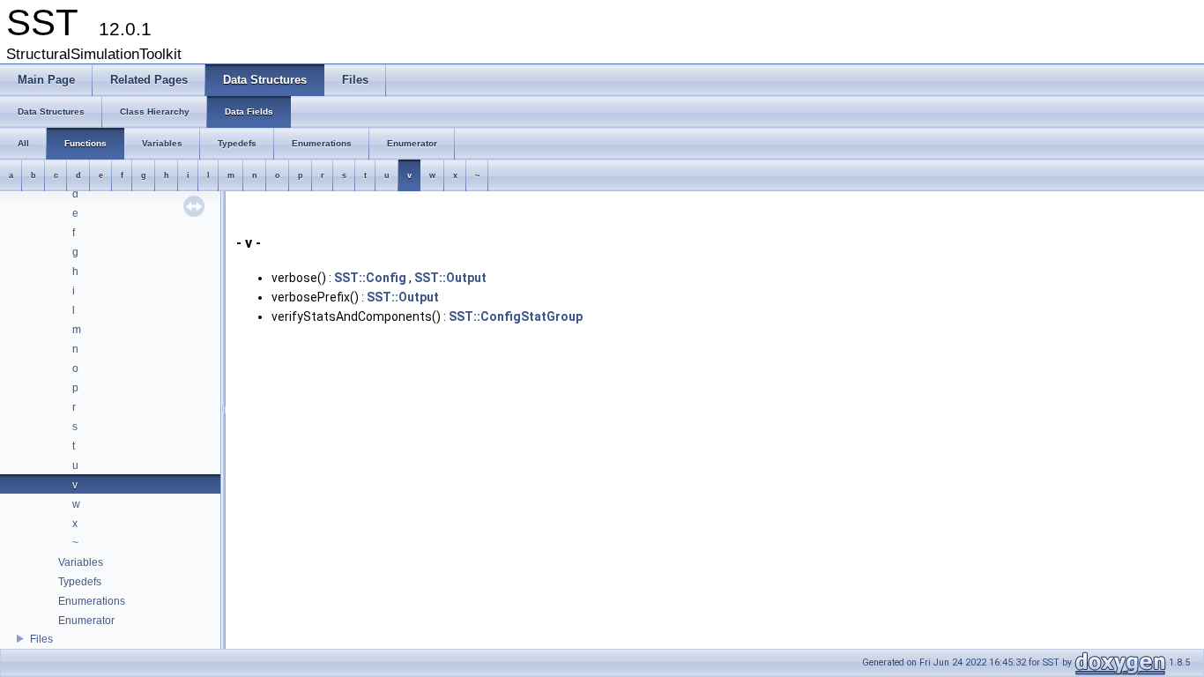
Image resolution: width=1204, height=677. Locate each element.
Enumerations (91, 601)
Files (41, 639)
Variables (80, 562)
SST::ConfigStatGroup (516, 316)
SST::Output (450, 278)
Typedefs (79, 582)
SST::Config (370, 278)
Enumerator (86, 620)
